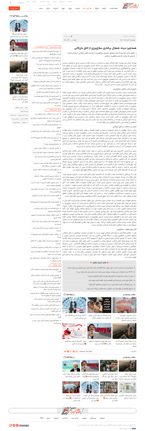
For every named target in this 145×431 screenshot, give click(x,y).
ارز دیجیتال (25, 122)
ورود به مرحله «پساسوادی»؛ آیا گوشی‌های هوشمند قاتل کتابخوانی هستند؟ (110, 276)
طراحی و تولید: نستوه (126, 429)
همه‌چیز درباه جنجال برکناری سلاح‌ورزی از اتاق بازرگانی (105, 48)
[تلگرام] (10, 425)
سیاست (77, 8)
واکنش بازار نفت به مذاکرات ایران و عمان (46, 148)
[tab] (54, 47)
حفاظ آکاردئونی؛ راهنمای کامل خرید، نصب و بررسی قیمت (46, 321)
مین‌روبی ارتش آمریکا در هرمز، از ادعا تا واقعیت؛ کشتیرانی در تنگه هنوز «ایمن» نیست (45, 87)
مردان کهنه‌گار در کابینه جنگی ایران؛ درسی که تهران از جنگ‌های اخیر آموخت (110, 284)
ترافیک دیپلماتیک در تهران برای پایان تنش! (46, 152)
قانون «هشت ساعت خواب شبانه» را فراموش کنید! (46, 197)
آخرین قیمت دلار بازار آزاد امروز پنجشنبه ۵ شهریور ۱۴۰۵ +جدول (47, 97)
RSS (41, 418)
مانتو (26, 107)
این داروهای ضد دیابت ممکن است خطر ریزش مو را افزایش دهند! (46, 190)
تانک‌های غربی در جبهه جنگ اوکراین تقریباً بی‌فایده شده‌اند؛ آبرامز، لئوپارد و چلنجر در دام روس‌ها (47, 75)
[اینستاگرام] (17, 425)
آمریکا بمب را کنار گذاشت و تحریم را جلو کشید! (45, 247)
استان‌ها (55, 8)
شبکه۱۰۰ (70, 1)
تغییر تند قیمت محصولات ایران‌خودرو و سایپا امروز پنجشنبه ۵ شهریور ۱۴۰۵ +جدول (46, 59)
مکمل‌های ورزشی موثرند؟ (51, 144)
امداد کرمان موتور (23, 115)
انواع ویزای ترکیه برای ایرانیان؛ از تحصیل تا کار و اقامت (45, 270)
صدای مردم (48, 2)
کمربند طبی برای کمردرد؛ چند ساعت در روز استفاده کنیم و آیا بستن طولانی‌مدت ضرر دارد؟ (47, 282)
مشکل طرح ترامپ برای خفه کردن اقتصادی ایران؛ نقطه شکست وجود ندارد (110, 280)
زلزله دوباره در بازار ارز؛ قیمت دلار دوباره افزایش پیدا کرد (46, 132)
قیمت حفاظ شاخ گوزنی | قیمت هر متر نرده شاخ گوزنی (45, 315)
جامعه (104, 8)
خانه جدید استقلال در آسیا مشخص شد (47, 114)
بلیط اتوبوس (16, 122)
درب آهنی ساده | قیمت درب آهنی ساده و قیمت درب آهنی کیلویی (46, 310)
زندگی (48, 8)
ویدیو (41, 8)
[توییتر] (14, 425)
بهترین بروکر (15, 119)
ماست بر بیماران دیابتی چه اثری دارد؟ (47, 64)
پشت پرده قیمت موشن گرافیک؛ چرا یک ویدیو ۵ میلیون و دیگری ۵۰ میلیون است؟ (45, 294)
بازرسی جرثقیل (19, 107)
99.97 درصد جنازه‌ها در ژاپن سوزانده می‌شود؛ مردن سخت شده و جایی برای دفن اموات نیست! (104, 272)
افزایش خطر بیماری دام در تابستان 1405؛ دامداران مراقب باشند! (47, 300)
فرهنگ (97, 8)
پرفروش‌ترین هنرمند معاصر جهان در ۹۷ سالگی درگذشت (46, 242)
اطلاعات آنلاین (130, 5)
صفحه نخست (114, 8)
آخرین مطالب (53, 110)
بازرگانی (55, 265)
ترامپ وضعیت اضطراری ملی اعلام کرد (47, 92)
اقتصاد (87, 8)
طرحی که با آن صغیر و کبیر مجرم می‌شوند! (46, 81)
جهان (63, 8)
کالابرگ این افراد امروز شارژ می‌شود (48, 68)
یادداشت (42, 1)
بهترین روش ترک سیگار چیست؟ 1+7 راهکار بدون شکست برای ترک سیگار (47, 288)
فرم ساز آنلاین (24, 111)
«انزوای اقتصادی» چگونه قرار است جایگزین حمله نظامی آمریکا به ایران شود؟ (110, 288)
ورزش (70, 8)
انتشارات (34, 1)
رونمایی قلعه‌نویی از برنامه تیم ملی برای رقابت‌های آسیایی (48, 158)
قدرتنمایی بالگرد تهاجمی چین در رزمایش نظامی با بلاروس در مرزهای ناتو (47, 164)
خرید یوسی (13, 115)
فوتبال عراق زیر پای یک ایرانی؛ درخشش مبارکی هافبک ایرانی (46, 276)
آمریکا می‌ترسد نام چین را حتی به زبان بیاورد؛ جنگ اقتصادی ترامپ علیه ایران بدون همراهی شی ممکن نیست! (100, 268)
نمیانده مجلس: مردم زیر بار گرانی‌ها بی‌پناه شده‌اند (47, 229)
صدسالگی (62, 1)
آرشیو (27, 1)
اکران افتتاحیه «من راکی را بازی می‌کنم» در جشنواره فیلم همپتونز (47, 209)
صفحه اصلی (132, 36)
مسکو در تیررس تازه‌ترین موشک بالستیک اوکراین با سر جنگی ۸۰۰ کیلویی (47, 177)
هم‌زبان (54, 1)
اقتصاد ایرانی (24, 119)
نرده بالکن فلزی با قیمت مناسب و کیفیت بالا (45, 305)
